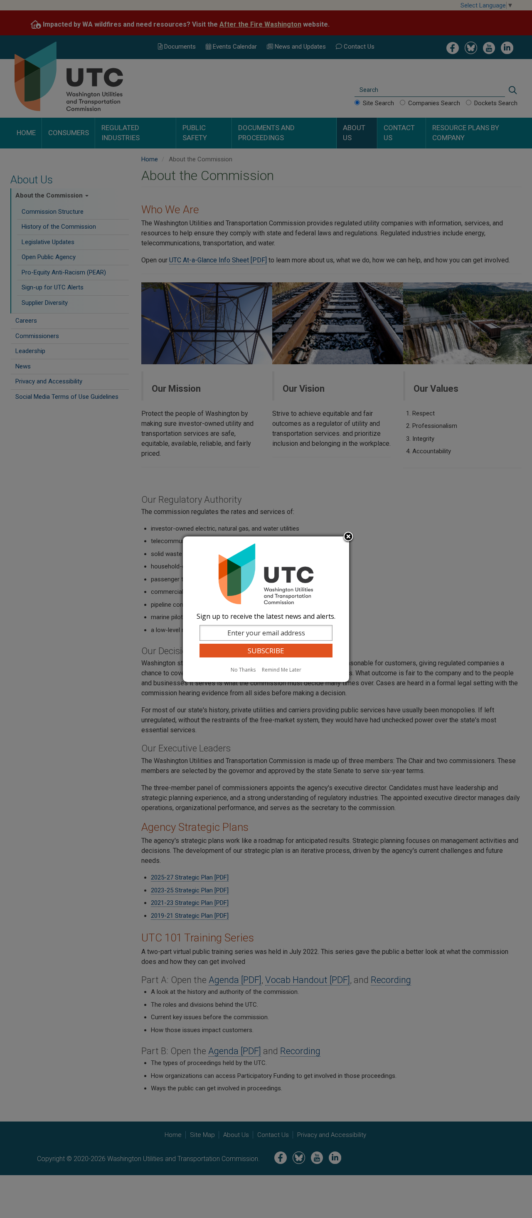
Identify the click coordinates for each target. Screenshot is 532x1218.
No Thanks (243, 669)
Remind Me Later (281, 669)
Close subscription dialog (348, 537)
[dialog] (266, 609)
